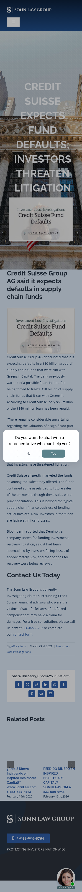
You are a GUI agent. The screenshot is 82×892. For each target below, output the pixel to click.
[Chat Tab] (41, 446)
